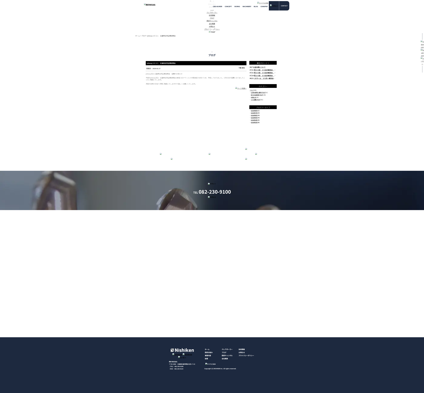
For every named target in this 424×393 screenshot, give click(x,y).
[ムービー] (182, 357)
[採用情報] (284, 6)
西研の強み (209, 352)
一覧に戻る (241, 68)
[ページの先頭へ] (240, 89)
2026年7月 (254, 113)
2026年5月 (254, 118)
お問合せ (242, 352)
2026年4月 (254, 120)
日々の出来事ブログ (257, 95)
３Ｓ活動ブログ (255, 100)
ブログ (212, 18)
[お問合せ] (274, 5)
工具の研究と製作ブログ (258, 92)
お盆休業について (259, 67)
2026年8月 (254, 110)
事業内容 (208, 355)
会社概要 (212, 24)
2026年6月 (254, 115)
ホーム (207, 349)
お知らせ (253, 97)
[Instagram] (177, 354)
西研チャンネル (212, 21)
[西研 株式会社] (149, 5)
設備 (206, 358)
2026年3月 (254, 122)
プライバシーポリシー (246, 355)
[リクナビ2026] (262, 3)
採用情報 (212, 15)
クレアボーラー (212, 12)
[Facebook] (187, 354)
